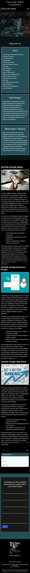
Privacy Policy (17, 571)
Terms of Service (24, 571)
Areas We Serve (17, 566)
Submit (5, 526)
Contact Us (17, 555)
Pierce (4, 461)
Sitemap (11, 566)
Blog (11, 555)
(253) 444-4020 (8, 9)
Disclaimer (3, 569)
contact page (20, 262)
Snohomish (5, 465)
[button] (28, 9)
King (4, 458)
